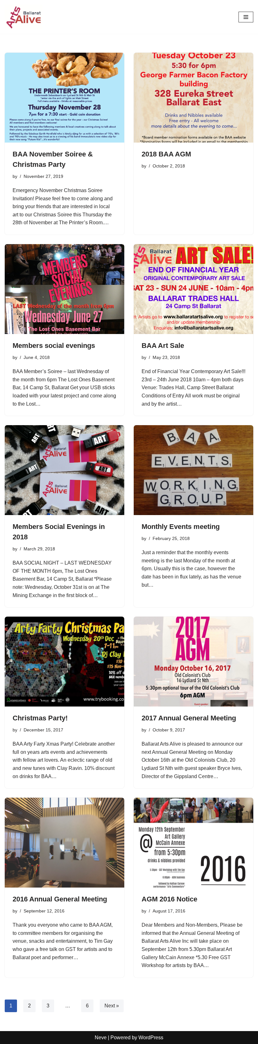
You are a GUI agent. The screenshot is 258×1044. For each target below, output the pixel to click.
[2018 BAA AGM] (193, 98)
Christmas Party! (40, 718)
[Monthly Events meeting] (193, 470)
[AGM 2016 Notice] (193, 843)
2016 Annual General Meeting (60, 899)
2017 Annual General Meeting (189, 718)
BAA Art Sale (163, 345)
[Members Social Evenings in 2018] (64, 470)
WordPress (150, 1037)
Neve (101, 1037)
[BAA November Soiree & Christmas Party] (64, 98)
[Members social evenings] (64, 289)
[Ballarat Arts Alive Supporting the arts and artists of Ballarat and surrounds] (23, 16)
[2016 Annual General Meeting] (64, 843)
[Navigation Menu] (245, 17)
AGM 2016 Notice (169, 899)
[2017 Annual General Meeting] (193, 662)
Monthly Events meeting (181, 527)
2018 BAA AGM (166, 154)
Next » (111, 1005)
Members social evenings (54, 345)
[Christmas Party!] (64, 662)
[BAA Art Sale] (193, 289)
